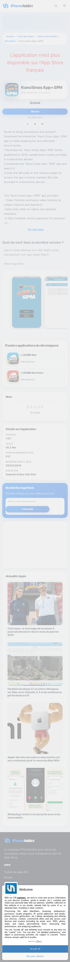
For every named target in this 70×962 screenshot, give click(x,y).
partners (21, 897)
